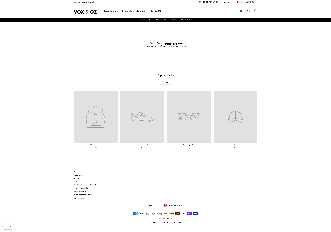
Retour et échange (80, 191)
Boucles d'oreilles (110, 11)
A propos (77, 2)
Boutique (77, 172)
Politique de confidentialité (83, 195)
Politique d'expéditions (81, 188)
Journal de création (89, 2)
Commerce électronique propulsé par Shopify (165, 222)
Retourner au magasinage (177, 47)
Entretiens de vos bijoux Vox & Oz (85, 185)
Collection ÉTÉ (156, 11)
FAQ (75, 182)
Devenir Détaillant (80, 198)
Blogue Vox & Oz (79, 175)
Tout (165, 82)
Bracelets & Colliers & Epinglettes (133, 11)
